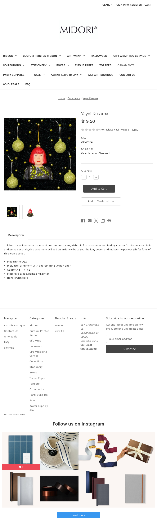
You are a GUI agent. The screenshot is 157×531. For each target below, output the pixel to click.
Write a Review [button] (129, 129)
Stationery (39, 65)
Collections (12, 65)
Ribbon (8, 55)
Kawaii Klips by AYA (64, 74)
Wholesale (11, 84)
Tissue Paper (84, 65)
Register (136, 4)
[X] (96, 220)
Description (16, 235)
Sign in (121, 4)
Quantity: (86, 170)
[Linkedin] (103, 220)
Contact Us (127, 74)
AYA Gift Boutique (100, 74)
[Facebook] (83, 220)
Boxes (60, 65)
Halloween (99, 55)
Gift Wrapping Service (129, 55)
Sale (37, 74)
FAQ (27, 84)
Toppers (105, 65)
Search (107, 4)
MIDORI (59, 325)
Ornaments (126, 65)
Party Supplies (14, 74)
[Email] (90, 220)
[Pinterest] (109, 220)
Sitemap (9, 347)
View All (59, 331)
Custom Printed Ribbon (40, 55)
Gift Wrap (74, 55)
